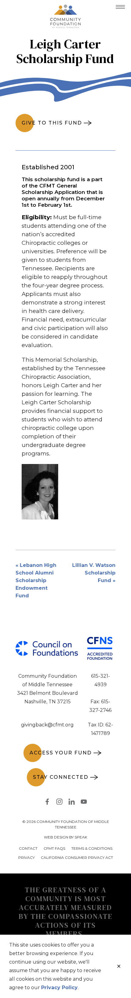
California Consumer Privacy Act (77, 857)
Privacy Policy (59, 987)
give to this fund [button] (52, 123)
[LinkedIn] (72, 802)
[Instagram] (59, 802)
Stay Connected (60, 777)
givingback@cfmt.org (47, 725)
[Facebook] (47, 802)
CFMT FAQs (54, 848)
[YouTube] (84, 802)
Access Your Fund (61, 753)
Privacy (26, 857)
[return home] (65, 8)
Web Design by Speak (65, 837)
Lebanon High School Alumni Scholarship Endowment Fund (36, 580)
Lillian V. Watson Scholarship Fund (93, 572)
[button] (120, 7)
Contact (28, 848)
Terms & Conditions (91, 848)
